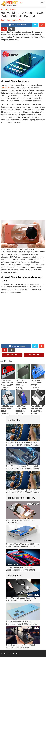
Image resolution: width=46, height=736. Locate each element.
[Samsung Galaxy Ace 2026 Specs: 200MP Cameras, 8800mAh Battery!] (23, 549)
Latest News (8, 10)
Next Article (32, 346)
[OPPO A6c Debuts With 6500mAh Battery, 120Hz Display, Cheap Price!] (23, 363)
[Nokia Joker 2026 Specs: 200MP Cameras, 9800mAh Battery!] (38, 363)
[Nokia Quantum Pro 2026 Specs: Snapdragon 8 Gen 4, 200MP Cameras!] (23, 603)
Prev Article (13, 346)
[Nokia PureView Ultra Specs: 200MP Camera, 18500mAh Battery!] (23, 626)
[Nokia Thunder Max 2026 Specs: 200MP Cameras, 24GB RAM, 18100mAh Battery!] (23, 447)
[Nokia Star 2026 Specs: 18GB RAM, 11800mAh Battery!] (23, 502)
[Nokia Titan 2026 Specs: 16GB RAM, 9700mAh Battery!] (23, 388)
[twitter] (35, 25)
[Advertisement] (23, 145)
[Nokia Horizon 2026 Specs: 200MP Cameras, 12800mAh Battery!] (8, 388)
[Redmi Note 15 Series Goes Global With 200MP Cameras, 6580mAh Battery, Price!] (38, 388)
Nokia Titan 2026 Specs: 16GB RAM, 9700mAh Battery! (21, 403)
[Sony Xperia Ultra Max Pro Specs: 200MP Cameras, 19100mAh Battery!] (8, 363)
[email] (11, 29)
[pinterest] (4, 29)
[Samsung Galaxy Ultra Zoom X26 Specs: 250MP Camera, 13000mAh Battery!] (23, 525)
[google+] (42, 25)
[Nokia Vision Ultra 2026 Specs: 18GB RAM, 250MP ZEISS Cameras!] (23, 579)
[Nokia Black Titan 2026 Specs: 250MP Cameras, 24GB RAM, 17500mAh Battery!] (23, 424)
